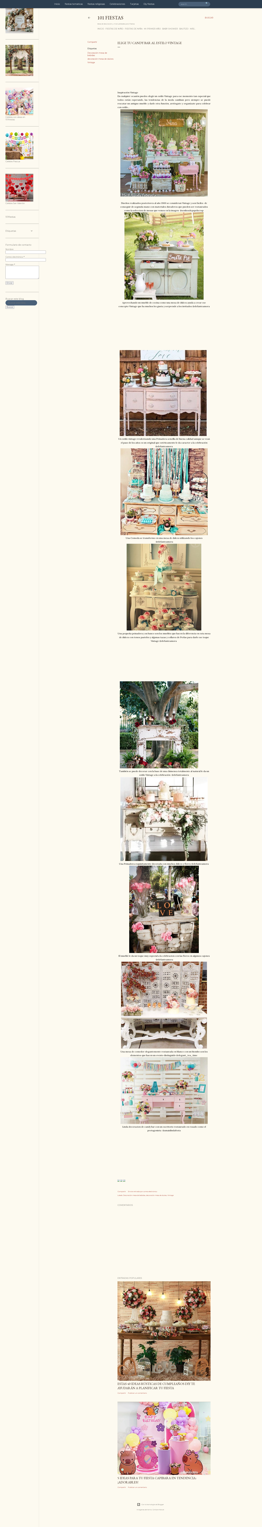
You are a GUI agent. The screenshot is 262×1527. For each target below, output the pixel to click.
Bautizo (183, 29)
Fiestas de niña (133, 29)
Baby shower (170, 29)
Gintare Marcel (158, 1510)
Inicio (100, 29)
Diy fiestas (149, 4)
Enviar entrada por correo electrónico (142, 1191)
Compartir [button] (92, 42)
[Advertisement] (164, 72)
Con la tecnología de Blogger (152, 1504)
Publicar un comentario (137, 1393)
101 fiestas (110, 17)
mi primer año (152, 29)
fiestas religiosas (96, 4)
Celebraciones (117, 4)
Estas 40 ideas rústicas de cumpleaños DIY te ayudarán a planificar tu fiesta (156, 1386)
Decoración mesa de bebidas (134, 1195)
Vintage (91, 62)
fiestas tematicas (74, 4)
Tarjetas (134, 4)
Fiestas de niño (114, 29)
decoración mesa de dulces (100, 59)
